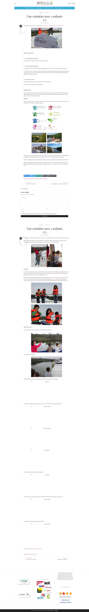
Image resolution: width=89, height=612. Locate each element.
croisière (26, 554)
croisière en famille (38, 178)
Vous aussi (41, 12)
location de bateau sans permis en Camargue (56, 277)
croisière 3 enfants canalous (30, 178)
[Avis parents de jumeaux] (65, 597)
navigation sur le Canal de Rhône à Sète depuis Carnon (53, 25)
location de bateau (47, 155)
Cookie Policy (52, 610)
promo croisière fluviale (55, 164)
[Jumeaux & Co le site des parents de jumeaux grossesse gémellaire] (44, 3)
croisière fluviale (45, 178)
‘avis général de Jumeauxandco (35, 548)
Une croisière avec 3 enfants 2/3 (44, 230)
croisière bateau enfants (33, 554)
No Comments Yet (25, 188)
